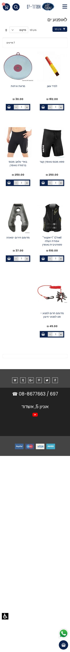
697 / (52, 394)
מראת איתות (18, 86)
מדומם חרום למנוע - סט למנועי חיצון (52, 315)
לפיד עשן (52, 86)
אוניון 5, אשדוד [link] (35, 407)
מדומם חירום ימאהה (18, 237)
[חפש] (16, 7)
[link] (35, 7)
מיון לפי (33, 30)
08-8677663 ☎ (29, 394)
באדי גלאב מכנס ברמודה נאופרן (18, 163)
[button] (5, 616)
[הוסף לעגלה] (43, 107)
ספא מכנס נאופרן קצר (52, 162)
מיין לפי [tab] (58, 29)
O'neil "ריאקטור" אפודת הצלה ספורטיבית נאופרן (52, 241)
